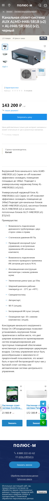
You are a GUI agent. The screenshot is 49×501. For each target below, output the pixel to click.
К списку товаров (12, 134)
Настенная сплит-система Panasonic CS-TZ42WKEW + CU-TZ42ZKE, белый (36, 406)
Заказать (12, 423)
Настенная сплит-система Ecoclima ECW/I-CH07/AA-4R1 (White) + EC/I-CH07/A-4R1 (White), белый (12, 406)
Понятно (42, 492)
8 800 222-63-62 (26, 453)
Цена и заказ (20, 38)
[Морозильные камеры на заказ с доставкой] (3, 11)
